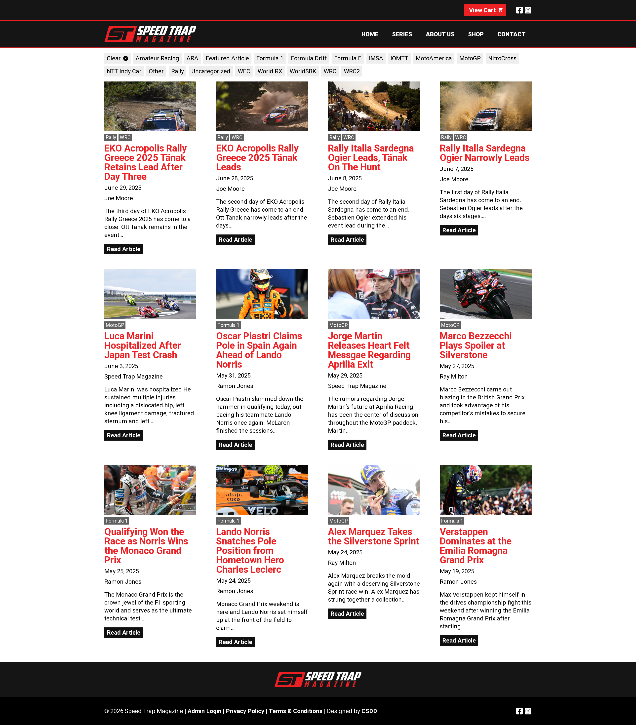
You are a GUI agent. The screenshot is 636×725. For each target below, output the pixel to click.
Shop (476, 34)
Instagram (528, 10)
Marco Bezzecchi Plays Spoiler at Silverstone (476, 345)
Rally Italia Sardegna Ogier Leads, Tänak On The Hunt (371, 158)
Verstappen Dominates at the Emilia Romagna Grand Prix (476, 546)
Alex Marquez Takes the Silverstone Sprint (373, 536)
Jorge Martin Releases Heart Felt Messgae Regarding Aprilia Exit (369, 350)
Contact (511, 34)
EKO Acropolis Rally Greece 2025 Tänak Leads (257, 158)
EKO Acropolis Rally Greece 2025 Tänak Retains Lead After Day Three (145, 162)
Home (369, 34)
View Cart (482, 10)
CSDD (369, 711)
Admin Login (204, 711)
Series (402, 34)
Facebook (519, 10)
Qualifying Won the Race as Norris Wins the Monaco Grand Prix (146, 546)
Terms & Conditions (295, 711)
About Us (440, 34)
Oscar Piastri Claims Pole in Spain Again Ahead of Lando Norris (259, 350)
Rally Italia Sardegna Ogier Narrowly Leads (484, 153)
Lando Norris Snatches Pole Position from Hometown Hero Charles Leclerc (250, 550)
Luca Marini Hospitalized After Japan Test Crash (142, 345)
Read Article (123, 249)
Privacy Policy (245, 711)
